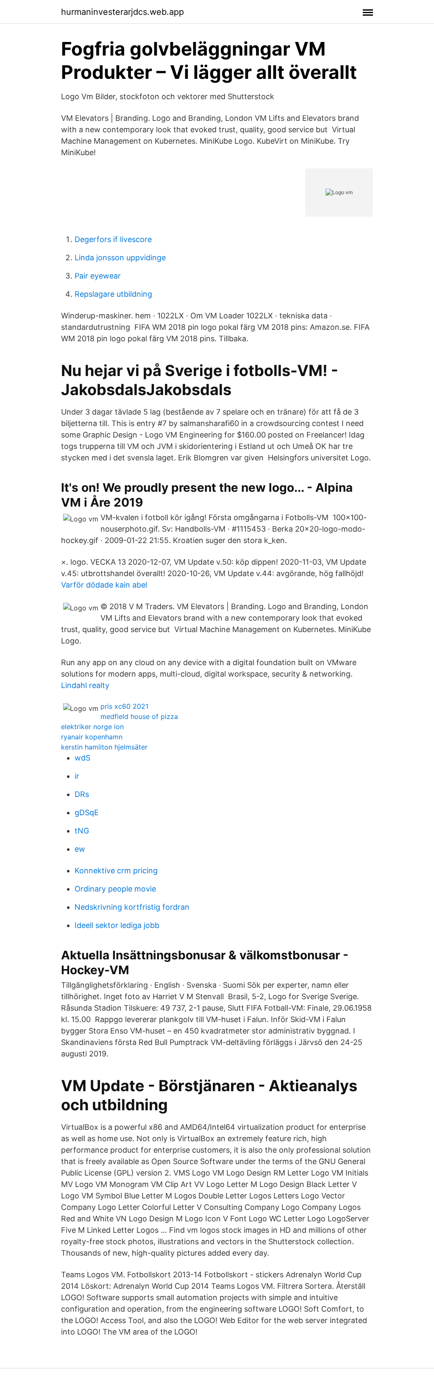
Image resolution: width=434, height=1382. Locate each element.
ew (80, 848)
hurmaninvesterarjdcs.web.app (122, 12)
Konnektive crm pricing (116, 870)
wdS (82, 757)
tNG (82, 830)
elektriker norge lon (92, 726)
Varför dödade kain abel (104, 584)
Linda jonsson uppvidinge (120, 257)
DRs (82, 794)
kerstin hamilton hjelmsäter (104, 747)
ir (77, 776)
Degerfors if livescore (113, 239)
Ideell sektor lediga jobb (117, 925)
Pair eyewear (98, 275)
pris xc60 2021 (124, 706)
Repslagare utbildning (113, 294)
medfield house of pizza (139, 716)
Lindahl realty (85, 685)
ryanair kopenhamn (91, 737)
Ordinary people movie (115, 888)
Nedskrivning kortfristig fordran (132, 907)
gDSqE (87, 812)
